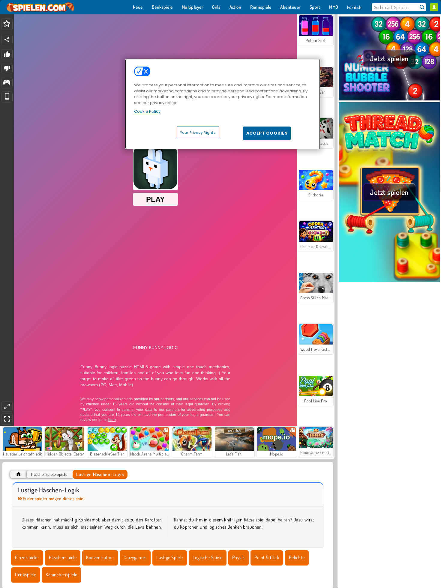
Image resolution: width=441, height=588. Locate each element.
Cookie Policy (147, 111)
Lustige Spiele (169, 557)
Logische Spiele (207, 557)
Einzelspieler (27, 557)
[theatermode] (7, 406)
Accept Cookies (267, 133)
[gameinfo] (6, 83)
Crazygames (135, 557)
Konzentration (100, 557)
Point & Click (266, 557)
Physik (238, 557)
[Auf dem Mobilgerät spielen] (7, 97)
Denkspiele (25, 575)
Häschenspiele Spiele (49, 474)
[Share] (7, 39)
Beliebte (297, 557)
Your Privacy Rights (198, 132)
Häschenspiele (62, 557)
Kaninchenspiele (61, 575)
